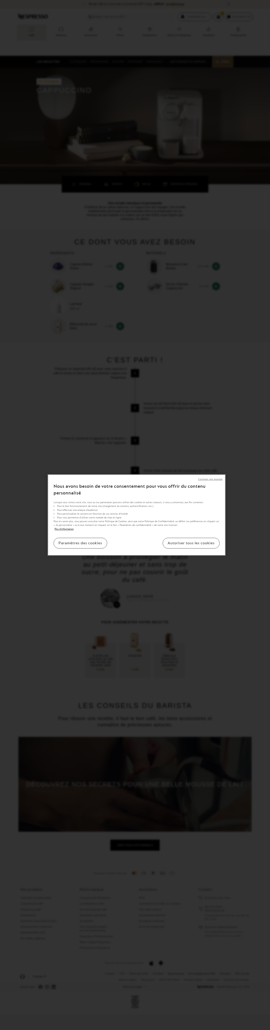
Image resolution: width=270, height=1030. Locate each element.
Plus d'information (64, 529)
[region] (137, 515)
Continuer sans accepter (210, 479)
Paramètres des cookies (80, 543)
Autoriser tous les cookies (191, 543)
